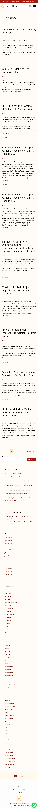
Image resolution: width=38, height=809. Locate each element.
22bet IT (7, 633)
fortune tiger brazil (10, 685)
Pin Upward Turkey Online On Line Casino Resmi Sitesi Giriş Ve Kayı (19, 412)
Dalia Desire (12, 6)
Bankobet (7, 648)
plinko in (7, 730)
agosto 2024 (8, 549)
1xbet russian (8, 626)
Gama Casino (8, 688)
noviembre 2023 (9, 571)
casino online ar (9, 672)
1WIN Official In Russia (11, 602)
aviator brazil (8, 639)
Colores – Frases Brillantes (22, 516)
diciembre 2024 (9, 537)
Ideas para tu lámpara (19, 789)
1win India (7, 599)
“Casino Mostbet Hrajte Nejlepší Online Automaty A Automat (18, 290)
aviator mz (7, 642)
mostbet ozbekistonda (11, 706)
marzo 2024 (8, 562)
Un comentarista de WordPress (13, 522)
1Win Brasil (8, 593)
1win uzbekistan (9, 608)
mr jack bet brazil (9, 715)
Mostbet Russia (9, 709)
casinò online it (9, 675)
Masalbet (7, 700)
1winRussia (8, 611)
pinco (6, 727)
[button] (34, 805)
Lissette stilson (9, 516)
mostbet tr (7, 712)
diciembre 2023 (9, 568)
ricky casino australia (10, 743)
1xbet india (8, 617)
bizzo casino (8, 657)
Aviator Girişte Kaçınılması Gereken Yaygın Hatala (18, 480)
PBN (6, 721)
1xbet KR (7, 623)
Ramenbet (7, 740)
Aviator (6, 636)
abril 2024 (7, 559)
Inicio (19, 783)
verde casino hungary (10, 758)
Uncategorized (9, 755)
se (5, 746)
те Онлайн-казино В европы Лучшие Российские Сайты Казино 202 (18, 150)
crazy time (7, 681)
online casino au (9, 718)
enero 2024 (8, 565)
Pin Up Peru (8, 724)
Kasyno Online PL (9, 694)
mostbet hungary (9, 703)
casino (3, 37)
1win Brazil (8, 596)
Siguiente (30, 451)
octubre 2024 (8, 543)
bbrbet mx (7, 654)
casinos (6, 678)
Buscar (3, 456)
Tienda (19, 786)
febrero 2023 (8, 574)
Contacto (19, 792)
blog (6, 660)
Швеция (7, 767)
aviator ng (7, 645)
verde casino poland (10, 761)
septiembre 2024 (9, 546)
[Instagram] (15, 775)
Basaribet (7, 651)
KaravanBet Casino (10, 691)
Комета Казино (9, 764)
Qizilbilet (7, 737)
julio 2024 (7, 553)
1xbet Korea (8, 620)
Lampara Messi (20, 519)
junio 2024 (7, 556)
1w (5, 590)
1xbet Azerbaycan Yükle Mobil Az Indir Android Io (18, 485)
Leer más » (5, 59)
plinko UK (7, 733)
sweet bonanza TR (10, 752)
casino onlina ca (9, 669)
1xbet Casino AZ (9, 614)
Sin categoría (8, 749)
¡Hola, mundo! (28, 522)
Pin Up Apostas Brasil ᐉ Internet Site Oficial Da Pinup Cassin (19, 332)
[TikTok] (22, 775)
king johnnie (8, 697)
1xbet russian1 (8, 629)
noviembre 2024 (9, 540)
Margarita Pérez (9, 519)
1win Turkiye (8, 605)
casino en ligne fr (9, 666)
